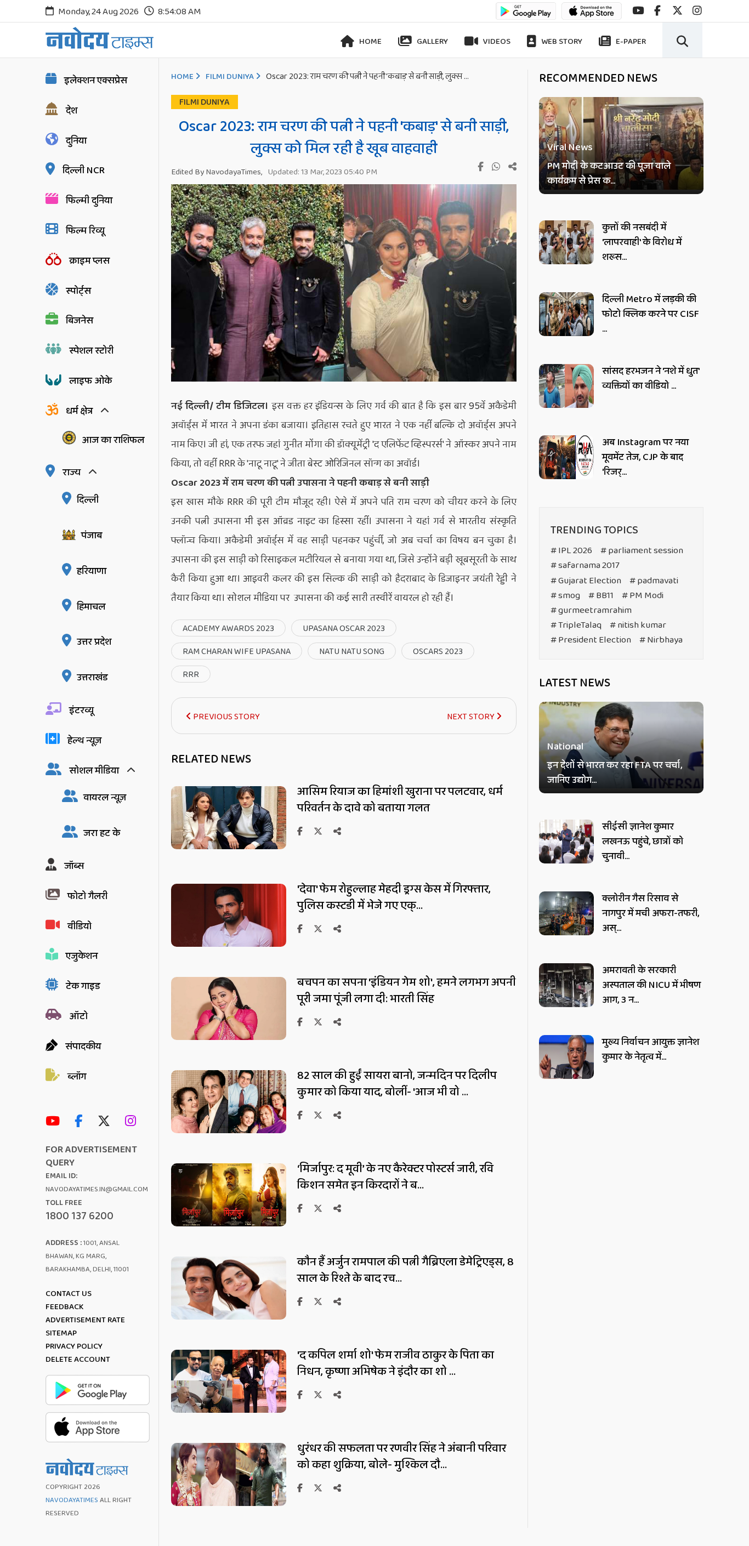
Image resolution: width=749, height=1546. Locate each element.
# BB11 (601, 595)
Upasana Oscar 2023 (344, 628)
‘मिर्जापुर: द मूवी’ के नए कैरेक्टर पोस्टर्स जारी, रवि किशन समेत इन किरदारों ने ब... (395, 1177)
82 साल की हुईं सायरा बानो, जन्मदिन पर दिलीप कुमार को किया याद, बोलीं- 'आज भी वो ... (397, 1083)
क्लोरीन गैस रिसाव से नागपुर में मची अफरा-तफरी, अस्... (650, 913)
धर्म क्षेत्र (79, 411)
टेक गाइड (83, 986)
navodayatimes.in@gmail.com (97, 1189)
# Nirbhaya (661, 640)
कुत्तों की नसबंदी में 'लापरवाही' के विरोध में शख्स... (642, 242)
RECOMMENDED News (598, 78)
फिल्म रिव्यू (85, 230)
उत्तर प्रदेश (94, 642)
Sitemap (61, 1333)
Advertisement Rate (85, 1320)
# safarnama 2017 (585, 565)
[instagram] (697, 10)
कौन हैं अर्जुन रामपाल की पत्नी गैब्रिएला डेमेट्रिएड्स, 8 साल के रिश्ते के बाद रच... (405, 1270)
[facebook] (657, 10)
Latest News (574, 683)
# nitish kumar (638, 625)
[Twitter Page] (107, 1122)
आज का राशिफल (113, 440)
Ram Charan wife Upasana (237, 651)
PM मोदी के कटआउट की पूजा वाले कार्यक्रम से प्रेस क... (609, 174)
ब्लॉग (76, 1076)
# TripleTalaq (576, 625)
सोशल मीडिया (94, 770)
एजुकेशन (82, 956)
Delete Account (78, 1359)
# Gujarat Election (586, 580)
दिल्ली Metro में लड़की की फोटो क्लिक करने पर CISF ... (650, 314)
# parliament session (641, 550)
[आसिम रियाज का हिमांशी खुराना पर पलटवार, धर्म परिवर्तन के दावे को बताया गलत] (228, 846)
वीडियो (79, 926)
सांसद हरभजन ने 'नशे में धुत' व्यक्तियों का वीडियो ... (650, 378)
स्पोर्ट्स (78, 291)
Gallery (431, 41)
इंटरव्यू (81, 710)
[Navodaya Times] (100, 38)
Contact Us (69, 1293)
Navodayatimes (72, 1500)
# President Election (591, 640)
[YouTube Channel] (55, 1122)
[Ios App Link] (591, 16)
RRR (191, 674)
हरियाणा (91, 571)
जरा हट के (101, 833)
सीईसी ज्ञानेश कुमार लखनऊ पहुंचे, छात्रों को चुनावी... (642, 841)
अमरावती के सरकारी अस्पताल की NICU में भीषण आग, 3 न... (651, 985)
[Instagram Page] (133, 1122)
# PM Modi (642, 595)
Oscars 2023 (438, 651)
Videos (495, 41)
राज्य (72, 472)
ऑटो (78, 1016)
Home (370, 41)
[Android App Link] (526, 16)
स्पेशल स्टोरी (91, 351)
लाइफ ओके (90, 381)
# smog (565, 595)
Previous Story (225, 717)
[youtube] (638, 10)
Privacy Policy (74, 1346)
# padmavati (653, 580)
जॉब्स (74, 866)
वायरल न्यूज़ (104, 797)
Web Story (561, 41)
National (565, 747)
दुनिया (76, 141)
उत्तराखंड (92, 677)
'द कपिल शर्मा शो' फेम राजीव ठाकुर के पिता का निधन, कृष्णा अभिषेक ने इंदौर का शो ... (395, 1363)
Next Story (471, 717)
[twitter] (677, 10)
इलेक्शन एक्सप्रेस (95, 80)
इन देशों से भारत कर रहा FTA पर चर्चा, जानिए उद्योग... (614, 773)
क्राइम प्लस (89, 261)
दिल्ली (88, 500)
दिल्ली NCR (84, 170)
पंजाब (91, 535)
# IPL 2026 (571, 550)
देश (71, 110)
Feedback (64, 1307)
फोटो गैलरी (87, 896)
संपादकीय (83, 1046)
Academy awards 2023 (228, 628)
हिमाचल (91, 607)
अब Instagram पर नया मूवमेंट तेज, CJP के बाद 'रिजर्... (645, 457)
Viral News (570, 147)
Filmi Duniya (230, 76)
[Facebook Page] (81, 1122)
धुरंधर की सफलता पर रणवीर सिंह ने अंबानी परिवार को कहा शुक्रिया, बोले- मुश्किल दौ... (401, 1456)
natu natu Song (351, 651)
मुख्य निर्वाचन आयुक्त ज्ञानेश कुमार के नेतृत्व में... (650, 1050)
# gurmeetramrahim (591, 610)
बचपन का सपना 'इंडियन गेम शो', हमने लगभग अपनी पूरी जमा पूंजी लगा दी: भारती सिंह (406, 990)
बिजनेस (79, 320)
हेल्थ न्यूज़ (84, 740)
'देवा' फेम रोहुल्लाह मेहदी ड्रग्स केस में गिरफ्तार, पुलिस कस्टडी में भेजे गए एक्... (394, 897)
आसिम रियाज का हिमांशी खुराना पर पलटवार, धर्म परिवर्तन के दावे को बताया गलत (400, 799)
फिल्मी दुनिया (89, 200)
